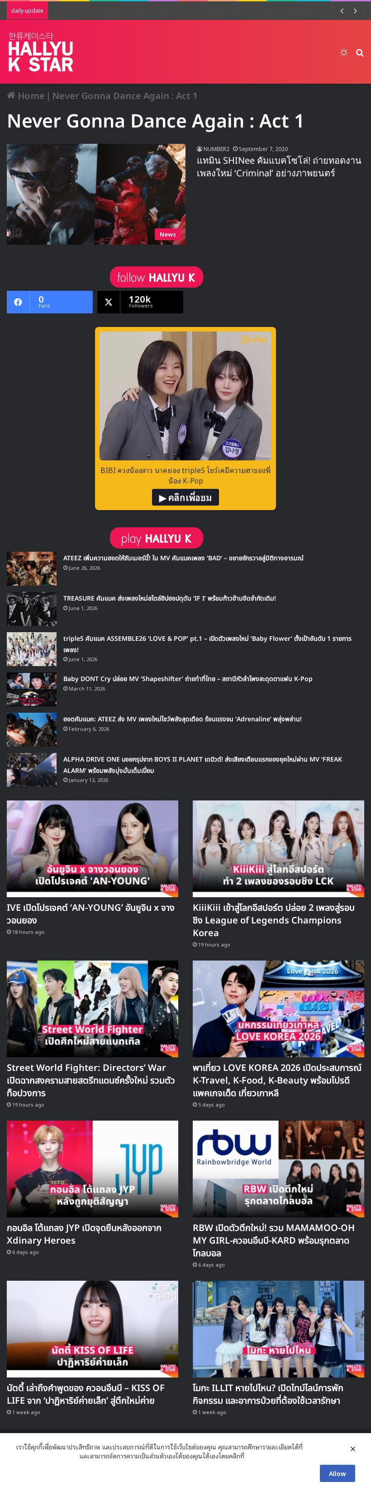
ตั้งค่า (254, 1455)
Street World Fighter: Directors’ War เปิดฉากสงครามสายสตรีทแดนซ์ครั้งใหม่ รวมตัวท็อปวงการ (91, 1080)
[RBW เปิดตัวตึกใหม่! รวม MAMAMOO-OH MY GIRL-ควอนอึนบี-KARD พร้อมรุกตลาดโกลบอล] (278, 1169)
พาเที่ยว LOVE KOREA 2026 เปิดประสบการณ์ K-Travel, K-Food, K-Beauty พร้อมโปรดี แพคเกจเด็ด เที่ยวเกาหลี (277, 1080)
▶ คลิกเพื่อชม (185, 497)
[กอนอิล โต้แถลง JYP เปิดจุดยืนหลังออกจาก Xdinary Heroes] (92, 1169)
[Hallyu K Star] (41, 51)
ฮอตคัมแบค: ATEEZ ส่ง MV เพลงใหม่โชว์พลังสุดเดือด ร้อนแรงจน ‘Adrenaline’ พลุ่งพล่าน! (182, 719)
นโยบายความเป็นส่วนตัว (46, 1455)
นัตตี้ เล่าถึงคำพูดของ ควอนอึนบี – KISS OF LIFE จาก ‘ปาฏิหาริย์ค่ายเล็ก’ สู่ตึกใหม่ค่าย (86, 1395)
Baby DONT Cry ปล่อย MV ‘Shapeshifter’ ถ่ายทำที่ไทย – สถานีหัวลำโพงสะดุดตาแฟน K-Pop (188, 679)
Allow (337, 1473)
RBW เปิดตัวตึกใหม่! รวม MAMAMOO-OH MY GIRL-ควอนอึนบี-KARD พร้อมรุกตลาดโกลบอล (274, 1240)
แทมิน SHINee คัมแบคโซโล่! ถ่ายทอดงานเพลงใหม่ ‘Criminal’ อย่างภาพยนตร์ (279, 167)
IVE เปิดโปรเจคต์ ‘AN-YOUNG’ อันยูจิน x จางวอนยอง (91, 914)
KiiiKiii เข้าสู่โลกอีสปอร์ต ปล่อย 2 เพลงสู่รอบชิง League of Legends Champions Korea (274, 920)
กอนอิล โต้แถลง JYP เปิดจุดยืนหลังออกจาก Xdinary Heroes (84, 1234)
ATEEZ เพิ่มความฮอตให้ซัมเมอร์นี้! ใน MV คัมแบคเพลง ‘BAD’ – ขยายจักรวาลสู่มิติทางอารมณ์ (183, 558)
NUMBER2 (216, 148)
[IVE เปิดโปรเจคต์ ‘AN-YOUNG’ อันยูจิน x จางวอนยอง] (92, 848)
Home (30, 95)
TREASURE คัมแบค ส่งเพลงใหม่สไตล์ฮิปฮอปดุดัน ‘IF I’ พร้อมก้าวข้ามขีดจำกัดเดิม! (169, 598)
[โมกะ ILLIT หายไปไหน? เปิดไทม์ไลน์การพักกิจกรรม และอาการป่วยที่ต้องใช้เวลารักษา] (278, 1329)
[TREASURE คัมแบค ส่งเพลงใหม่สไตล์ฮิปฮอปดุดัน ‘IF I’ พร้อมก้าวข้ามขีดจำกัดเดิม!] (32, 609)
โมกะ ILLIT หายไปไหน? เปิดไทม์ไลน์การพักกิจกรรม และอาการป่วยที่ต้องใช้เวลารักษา (268, 1395)
